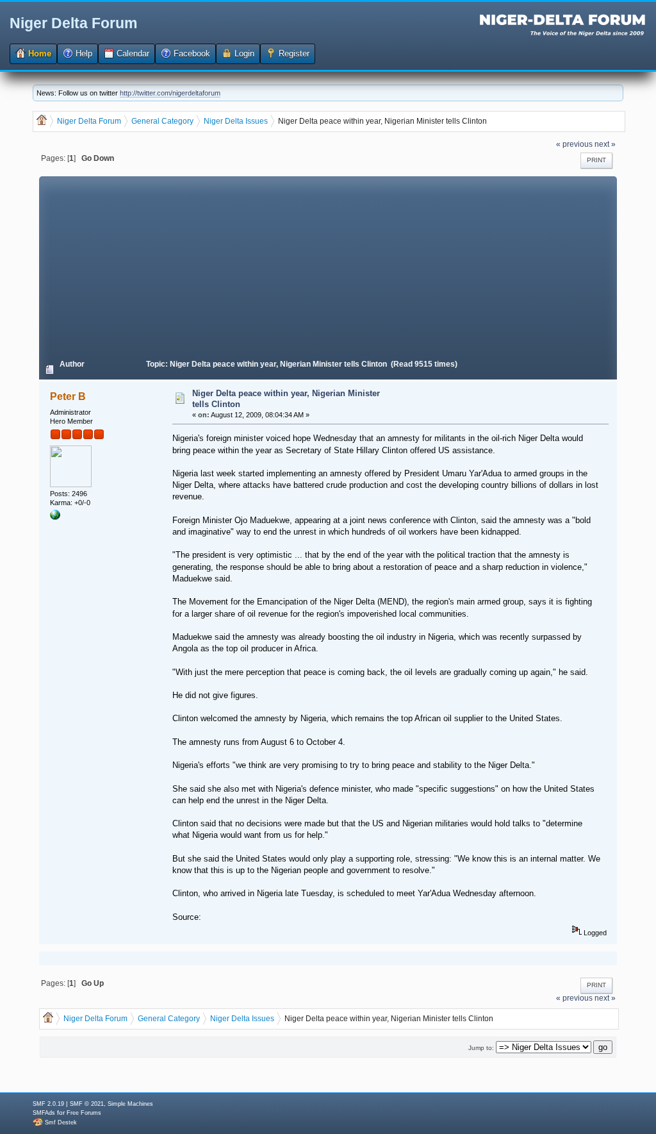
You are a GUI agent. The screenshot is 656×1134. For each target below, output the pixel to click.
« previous (574, 144)
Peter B (68, 396)
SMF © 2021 (87, 1104)
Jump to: (481, 1047)
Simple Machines (130, 1104)
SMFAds (44, 1113)
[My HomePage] (55, 517)
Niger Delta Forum (73, 23)
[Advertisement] (328, 266)
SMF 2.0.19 (48, 1104)
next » (605, 144)
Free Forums (84, 1113)
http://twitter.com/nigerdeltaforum (170, 93)
